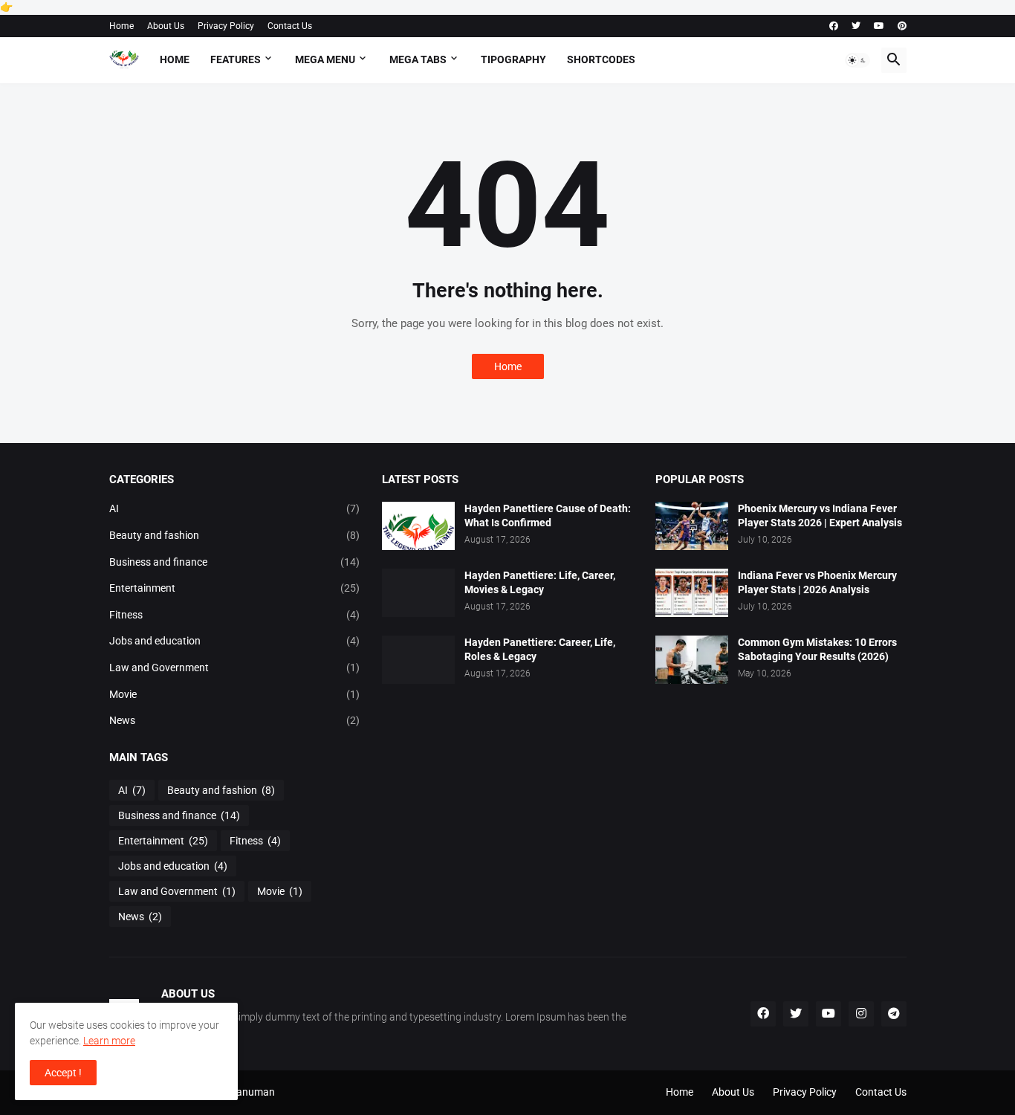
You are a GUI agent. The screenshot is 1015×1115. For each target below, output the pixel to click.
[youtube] (879, 26)
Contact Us (289, 26)
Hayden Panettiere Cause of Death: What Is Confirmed (547, 515)
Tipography (513, 59)
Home (121, 26)
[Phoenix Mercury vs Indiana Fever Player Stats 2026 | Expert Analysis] (691, 526)
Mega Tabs (418, 59)
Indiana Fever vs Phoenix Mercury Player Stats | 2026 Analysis (817, 582)
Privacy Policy (226, 26)
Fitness (234, 615)
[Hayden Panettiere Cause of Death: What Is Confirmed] (418, 526)
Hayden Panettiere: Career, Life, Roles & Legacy (539, 649)
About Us (165, 26)
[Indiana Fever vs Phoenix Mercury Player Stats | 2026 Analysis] (691, 593)
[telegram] (894, 1014)
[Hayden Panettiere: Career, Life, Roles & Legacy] (418, 660)
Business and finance (234, 562)
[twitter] (856, 26)
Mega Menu (325, 59)
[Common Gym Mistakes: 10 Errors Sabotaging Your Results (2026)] (691, 660)
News (234, 720)
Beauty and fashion (234, 535)
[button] (857, 60)
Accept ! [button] (63, 1073)
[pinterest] (902, 26)
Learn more (109, 1041)
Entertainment (234, 588)
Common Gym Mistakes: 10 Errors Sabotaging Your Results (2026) (817, 649)
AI (234, 508)
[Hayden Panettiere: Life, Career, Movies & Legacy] (418, 593)
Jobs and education (234, 641)
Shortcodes (601, 59)
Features (235, 59)
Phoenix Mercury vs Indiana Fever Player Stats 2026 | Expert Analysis (820, 515)
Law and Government (234, 667)
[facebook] (833, 26)
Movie (234, 694)
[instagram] (861, 1014)
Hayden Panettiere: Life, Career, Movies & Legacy (539, 582)
